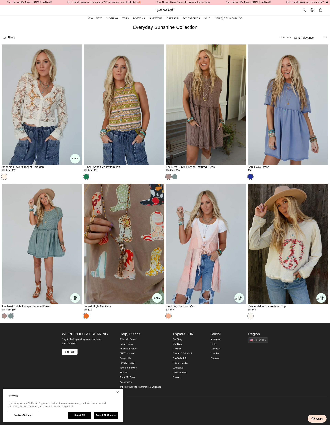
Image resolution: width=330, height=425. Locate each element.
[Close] (117, 392)
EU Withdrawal (127, 353)
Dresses (172, 18)
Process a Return (128, 349)
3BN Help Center (128, 339)
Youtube (215, 353)
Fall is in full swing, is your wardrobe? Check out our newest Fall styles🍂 (104, 2)
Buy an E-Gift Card (182, 353)
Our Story (178, 339)
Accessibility (126, 382)
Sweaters (156, 18)
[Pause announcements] (327, 2)
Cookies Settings (23, 415)
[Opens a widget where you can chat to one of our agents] (317, 419)
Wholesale (178, 368)
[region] (63, 405)
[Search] (304, 10)
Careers (177, 377)
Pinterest (215, 358)
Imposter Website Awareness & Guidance (140, 387)
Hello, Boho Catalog (229, 18)
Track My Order (127, 377)
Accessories (191, 18)
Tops (125, 18)
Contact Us (125, 358)
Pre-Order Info (180, 358)
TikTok (214, 344)
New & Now (94, 18)
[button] (321, 10)
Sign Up (70, 351)
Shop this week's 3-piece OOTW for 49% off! (29, 2)
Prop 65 (123, 372)
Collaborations (180, 372)
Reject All (79, 415)
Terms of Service (128, 368)
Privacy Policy (127, 363)
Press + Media (180, 363)
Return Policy (126, 344)
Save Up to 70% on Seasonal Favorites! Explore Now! (183, 2)
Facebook (215, 349)
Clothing (112, 18)
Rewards (177, 349)
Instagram (216, 339)
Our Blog (177, 344)
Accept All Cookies (106, 415)
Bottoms (139, 18)
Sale (207, 18)
